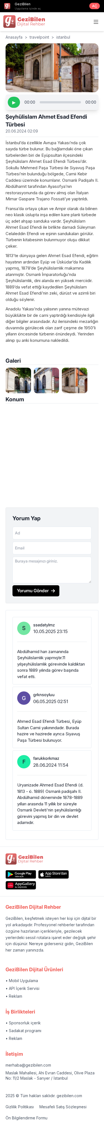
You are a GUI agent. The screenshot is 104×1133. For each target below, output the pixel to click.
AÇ (94, 6)
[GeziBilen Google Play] (21, 874)
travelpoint (39, 37)
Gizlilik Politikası (20, 1106)
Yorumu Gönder (33, 590)
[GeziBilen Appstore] (53, 874)
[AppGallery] (21, 885)
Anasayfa (14, 37)
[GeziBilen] (24, 21)
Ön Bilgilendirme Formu (26, 1117)
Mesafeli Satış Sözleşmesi (63, 1106)
